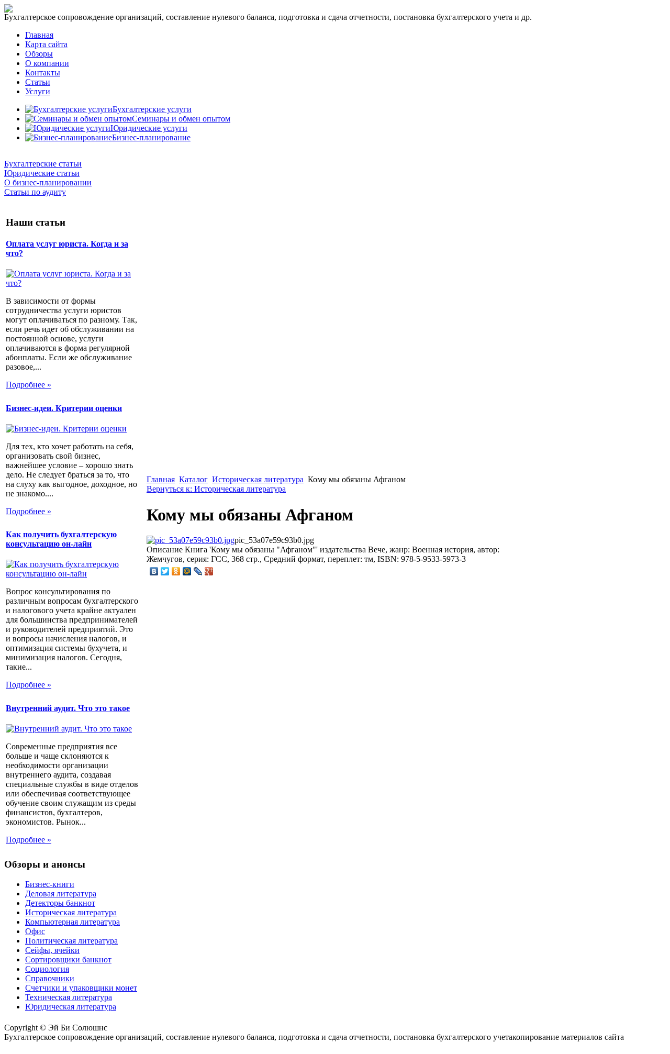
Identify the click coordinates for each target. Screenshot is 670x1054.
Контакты (42, 72)
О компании (47, 63)
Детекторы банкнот (60, 902)
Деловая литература (60, 893)
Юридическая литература (70, 1006)
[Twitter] (165, 571)
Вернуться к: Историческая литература (216, 488)
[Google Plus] (209, 571)
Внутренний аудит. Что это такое (68, 708)
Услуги (37, 91)
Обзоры (39, 53)
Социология (47, 968)
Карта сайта (46, 44)
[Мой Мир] (187, 571)
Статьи (37, 81)
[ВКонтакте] (154, 571)
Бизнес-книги (49, 884)
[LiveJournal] (198, 571)
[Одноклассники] (176, 571)
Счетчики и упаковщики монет (81, 987)
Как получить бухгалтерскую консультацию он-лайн (61, 539)
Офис (35, 931)
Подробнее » (28, 384)
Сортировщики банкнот (68, 959)
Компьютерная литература (72, 921)
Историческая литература (258, 479)
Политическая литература (71, 940)
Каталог (193, 479)
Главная (39, 34)
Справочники (49, 978)
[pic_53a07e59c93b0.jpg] (190, 540)
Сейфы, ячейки (52, 950)
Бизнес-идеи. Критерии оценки (64, 408)
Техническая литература (68, 997)
